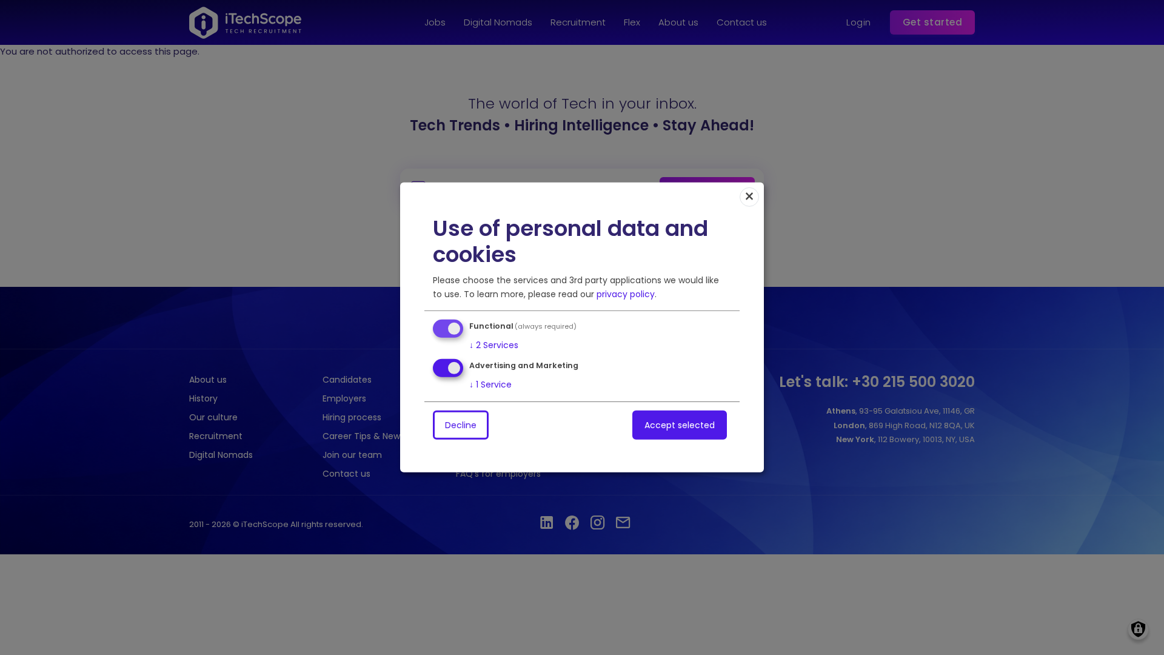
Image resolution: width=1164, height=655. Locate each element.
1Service (490, 384)
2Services (493, 344)
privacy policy (626, 293)
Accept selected (679, 425)
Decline (461, 425)
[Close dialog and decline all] (749, 197)
